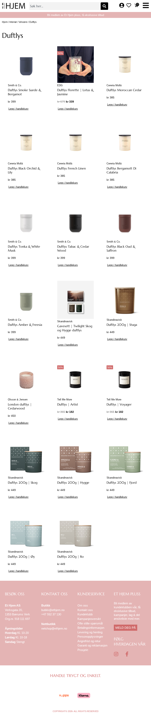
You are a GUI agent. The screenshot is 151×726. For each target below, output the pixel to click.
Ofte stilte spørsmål (90, 623)
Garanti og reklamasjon (92, 645)
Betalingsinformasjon (91, 627)
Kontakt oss (85, 610)
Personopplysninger (90, 636)
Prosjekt (82, 650)
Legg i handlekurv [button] (18, 108)
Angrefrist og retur (88, 641)
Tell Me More (64, 399)
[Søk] (104, 6)
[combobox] (64, 6)
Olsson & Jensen (18, 399)
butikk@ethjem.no (52, 610)
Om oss (82, 605)
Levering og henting (90, 632)
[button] (145, 6)
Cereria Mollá (114, 85)
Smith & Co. (15, 85)
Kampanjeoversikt (89, 618)
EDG (60, 85)
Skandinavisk (65, 321)
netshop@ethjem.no (54, 628)
